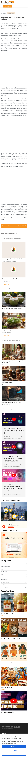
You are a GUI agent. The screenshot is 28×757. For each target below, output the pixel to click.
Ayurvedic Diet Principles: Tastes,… (11, 638)
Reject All (14, 754)
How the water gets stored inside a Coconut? (12, 309)
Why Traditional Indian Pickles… (10, 614)
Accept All (14, 746)
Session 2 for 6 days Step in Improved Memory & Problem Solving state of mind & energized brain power (13, 459)
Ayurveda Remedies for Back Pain (11, 402)
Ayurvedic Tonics (7, 382)
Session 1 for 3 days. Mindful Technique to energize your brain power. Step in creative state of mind (14, 431)
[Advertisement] (14, 69)
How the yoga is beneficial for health (12, 259)
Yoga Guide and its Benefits (10, 279)
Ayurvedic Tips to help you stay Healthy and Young (13, 361)
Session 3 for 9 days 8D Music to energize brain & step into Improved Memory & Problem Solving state (13, 487)
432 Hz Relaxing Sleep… (7, 712)
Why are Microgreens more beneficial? (13, 330)
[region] (14, 745)
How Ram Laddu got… (7, 687)
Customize (14, 750)
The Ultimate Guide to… (8, 663)
